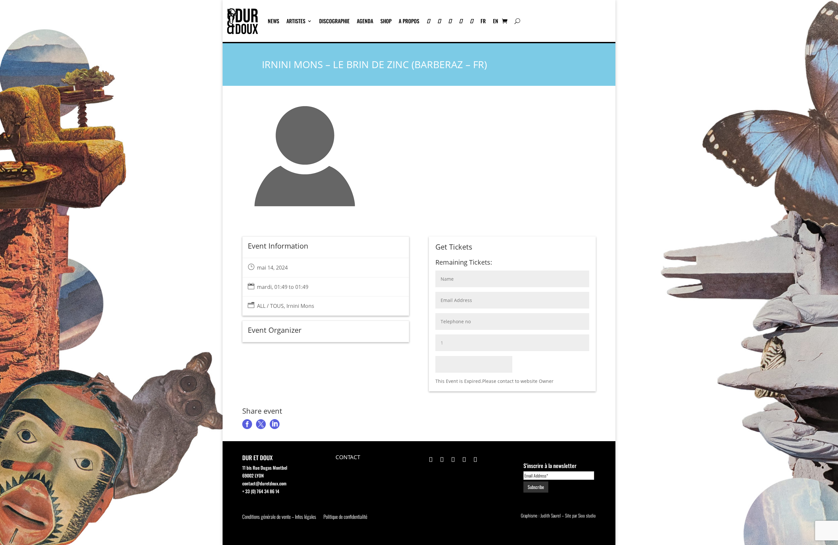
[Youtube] (439, 21)
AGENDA (365, 21)
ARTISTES (295, 21)
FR (483, 21)
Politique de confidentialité (345, 517)
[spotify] (471, 21)
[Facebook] (461, 21)
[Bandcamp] (428, 21)
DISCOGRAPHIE (334, 21)
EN (495, 21)
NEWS (273, 21)
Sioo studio (587, 515)
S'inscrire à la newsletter (549, 465)
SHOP (386, 21)
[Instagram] (450, 21)
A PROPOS (409, 21)
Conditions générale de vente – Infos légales (279, 517)
